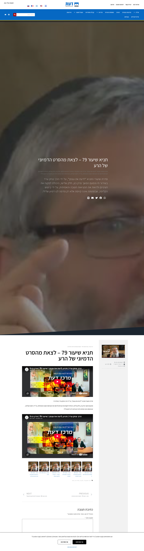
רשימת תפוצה (120, 4)
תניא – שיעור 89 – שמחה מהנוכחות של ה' (87, 474)
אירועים (69, 12)
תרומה (112, 4)
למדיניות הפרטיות (72, 547)
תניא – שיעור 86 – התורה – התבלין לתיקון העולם (56, 474)
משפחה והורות (109, 12)
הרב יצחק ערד (87, 480)
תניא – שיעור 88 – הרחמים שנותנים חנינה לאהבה (77, 474)
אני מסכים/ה (79, 542)
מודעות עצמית (126, 12)
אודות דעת (136, 4)
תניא (73, 480)
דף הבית (91, 346)
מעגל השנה (79, 12)
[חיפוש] (14, 14)
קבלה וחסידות (90, 12)
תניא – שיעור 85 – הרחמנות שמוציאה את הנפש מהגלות (34, 474)
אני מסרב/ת (64, 542)
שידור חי (77, 480)
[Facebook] (8, 14)
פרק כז (81, 480)
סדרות (101, 12)
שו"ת (137, 12)
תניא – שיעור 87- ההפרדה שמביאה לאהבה (66, 474)
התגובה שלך (89, 518)
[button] (105, 198)
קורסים (127, 17)
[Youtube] (5, 14)
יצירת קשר (128, 4)
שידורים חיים (135, 17)
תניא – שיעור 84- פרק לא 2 (44, 473)
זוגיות (118, 12)
